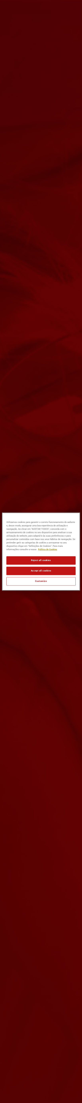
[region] (41, 551)
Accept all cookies (41, 570)
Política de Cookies (47, 549)
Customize (41, 581)
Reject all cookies (41, 560)
